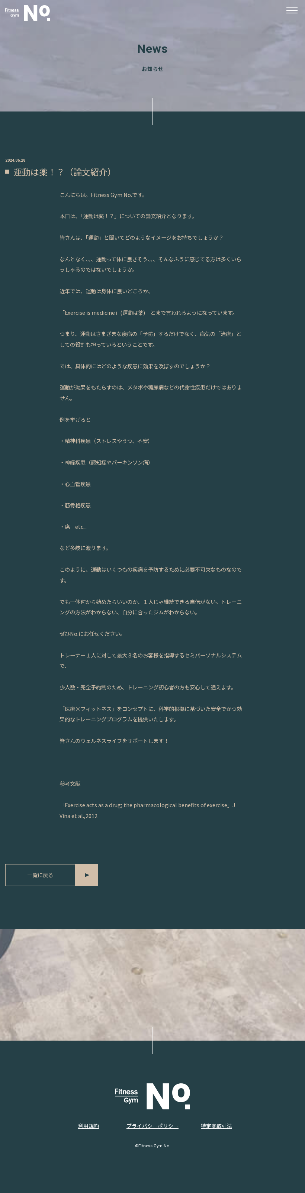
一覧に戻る (40, 875)
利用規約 (88, 1125)
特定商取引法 (216, 1125)
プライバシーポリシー (152, 1125)
